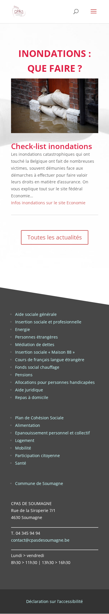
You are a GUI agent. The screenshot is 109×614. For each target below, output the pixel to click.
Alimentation (27, 425)
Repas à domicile (31, 397)
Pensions (24, 374)
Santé (20, 463)
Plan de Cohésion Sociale (39, 417)
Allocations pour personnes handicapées (55, 382)
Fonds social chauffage (37, 367)
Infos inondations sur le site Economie (48, 202)
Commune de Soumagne (39, 483)
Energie (22, 329)
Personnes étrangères (36, 337)
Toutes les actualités (54, 237)
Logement (24, 440)
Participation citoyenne (37, 455)
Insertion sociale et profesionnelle (48, 322)
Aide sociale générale (36, 314)
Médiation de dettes (34, 344)
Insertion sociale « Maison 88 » (45, 352)
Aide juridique (29, 390)
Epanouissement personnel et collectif (52, 433)
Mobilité (23, 448)
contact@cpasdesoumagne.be (40, 540)
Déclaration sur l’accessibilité (54, 601)
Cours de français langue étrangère (49, 359)
